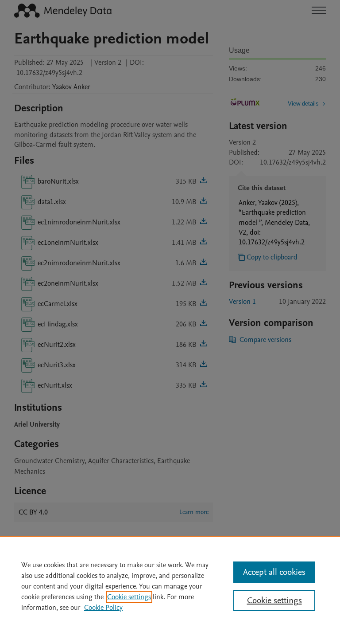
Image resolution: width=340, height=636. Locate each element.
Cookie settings (129, 597)
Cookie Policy (103, 607)
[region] (170, 586)
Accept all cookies (274, 572)
